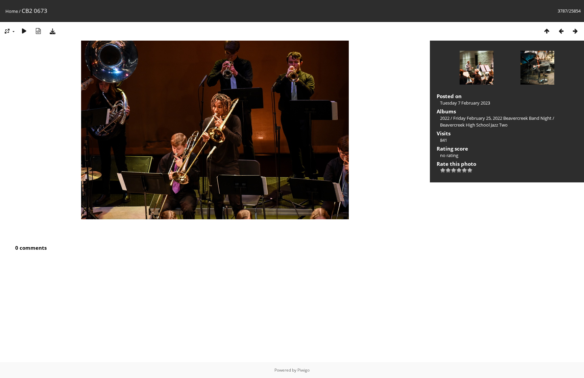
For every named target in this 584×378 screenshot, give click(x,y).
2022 (444, 118)
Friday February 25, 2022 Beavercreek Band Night (502, 118)
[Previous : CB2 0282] (561, 31)
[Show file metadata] (38, 31)
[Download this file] (52, 31)
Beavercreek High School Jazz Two (474, 125)
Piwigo (303, 370)
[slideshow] (24, 31)
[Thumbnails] (547, 31)
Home (11, 11)
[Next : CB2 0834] (575, 31)
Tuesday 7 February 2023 (465, 103)
